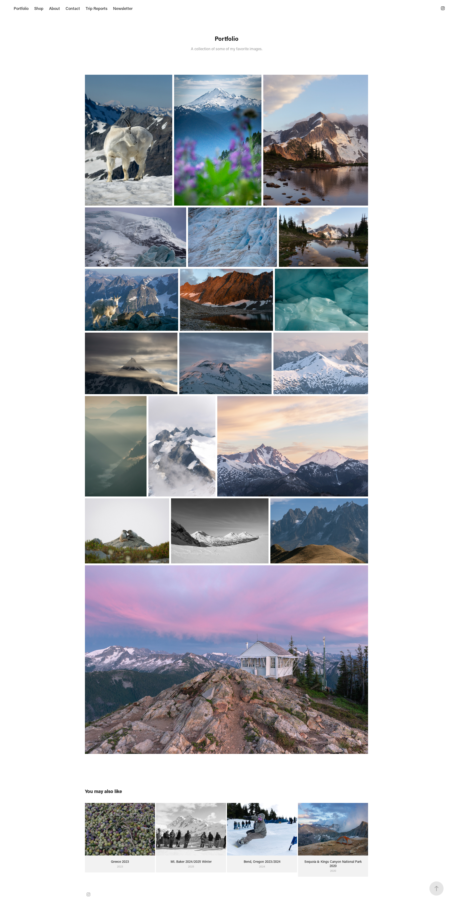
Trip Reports (96, 8)
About (54, 8)
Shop (38, 8)
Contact (73, 8)
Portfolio (21, 8)
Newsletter (123, 8)
